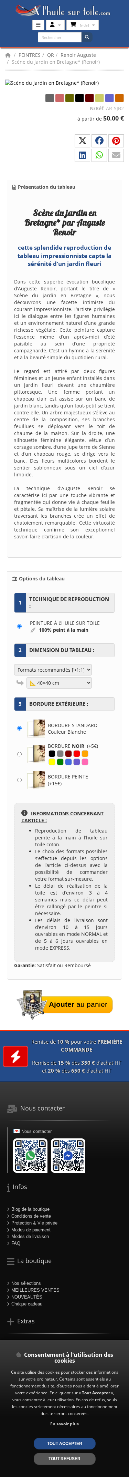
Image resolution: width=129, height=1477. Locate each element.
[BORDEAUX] (68, 753)
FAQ (15, 1243)
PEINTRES (30, 55)
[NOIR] (52, 753)
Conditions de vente (31, 1216)
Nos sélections (26, 1283)
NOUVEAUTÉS (26, 1297)
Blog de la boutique (30, 1209)
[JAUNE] (52, 761)
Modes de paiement (31, 1229)
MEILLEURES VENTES (35, 1290)
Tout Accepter (64, 1443)
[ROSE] (85, 761)
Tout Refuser (64, 1458)
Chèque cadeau (26, 1303)
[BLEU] (68, 761)
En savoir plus (64, 1423)
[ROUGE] (76, 753)
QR (50, 55)
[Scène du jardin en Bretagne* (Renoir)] (52, 82)
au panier (78, 1004)
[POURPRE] (76, 761)
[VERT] (60, 761)
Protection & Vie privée (34, 1223)
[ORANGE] (85, 753)
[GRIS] (60, 753)
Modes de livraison (30, 1236)
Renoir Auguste (78, 55)
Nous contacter (36, 1131)
